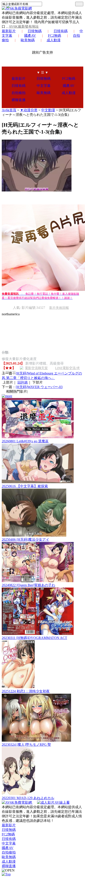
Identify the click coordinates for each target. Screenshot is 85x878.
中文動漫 (48, 110)
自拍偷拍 (19, 93)
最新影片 (9, 31)
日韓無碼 (35, 31)
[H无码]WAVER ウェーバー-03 (39, 387)
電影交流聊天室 (36, 368)
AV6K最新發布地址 (24, 26)
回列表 (22, 382)
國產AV (30, 35)
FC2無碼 (54, 35)
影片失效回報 (59, 307)
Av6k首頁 (9, 110)
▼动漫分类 (28, 110)
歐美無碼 (28, 40)
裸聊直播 (19, 100)
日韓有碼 (61, 31)
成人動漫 (54, 40)
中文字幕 (44, 86)
